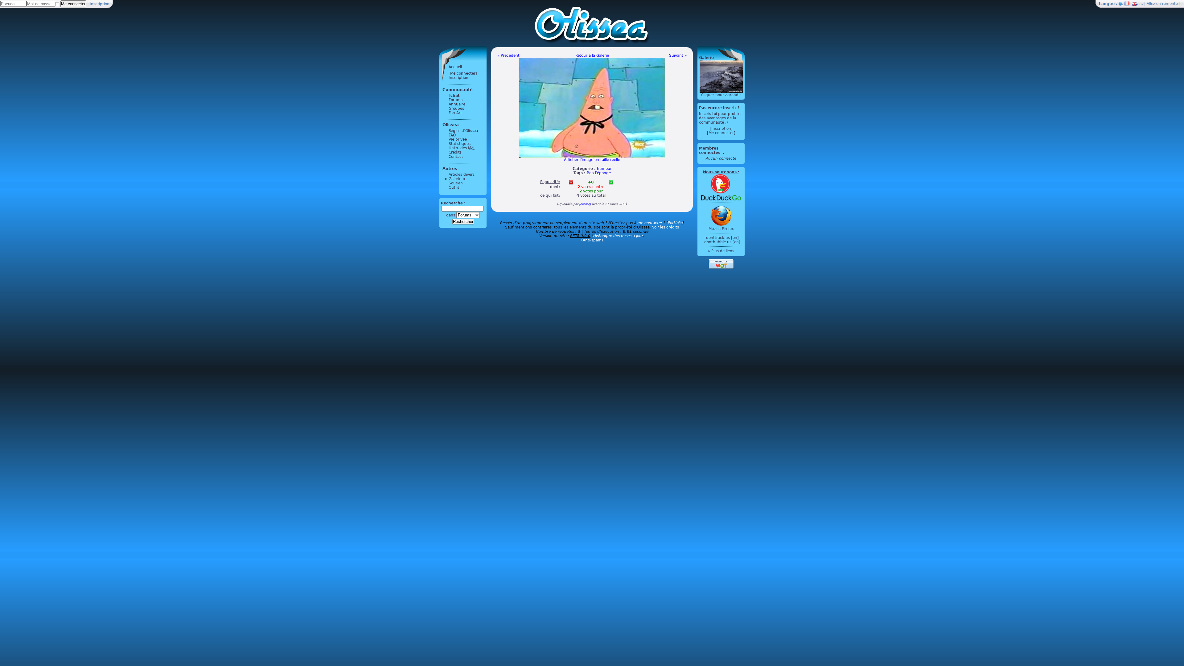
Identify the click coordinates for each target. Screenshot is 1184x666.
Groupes (456, 108)
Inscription (99, 4)
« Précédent (508, 55)
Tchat (454, 95)
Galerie (455, 179)
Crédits (455, 152)
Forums (455, 100)
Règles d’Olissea (463, 131)
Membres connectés (710, 150)
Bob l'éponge (599, 173)
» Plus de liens (721, 251)
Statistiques (460, 144)
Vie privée (458, 139)
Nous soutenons (720, 172)
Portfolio (675, 223)
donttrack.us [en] (722, 238)
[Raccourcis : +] (611, 182)
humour (604, 168)
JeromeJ (585, 204)
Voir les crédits (665, 227)
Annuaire (457, 104)
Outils (454, 187)
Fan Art (455, 113)
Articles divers (462, 174)
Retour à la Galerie (592, 55)
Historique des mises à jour (618, 236)
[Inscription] (721, 128)
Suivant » (678, 55)
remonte (1170, 4)
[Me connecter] (463, 73)
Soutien (456, 183)
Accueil (455, 67)
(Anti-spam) (592, 240)
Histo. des (462, 148)
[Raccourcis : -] (571, 182)
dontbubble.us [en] (722, 242)
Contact (456, 156)
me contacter (649, 223)
